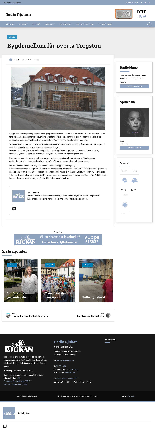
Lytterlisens (105, 24)
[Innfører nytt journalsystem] (21, 280)
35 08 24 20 (61, 366)
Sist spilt (50, 24)
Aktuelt (12, 37)
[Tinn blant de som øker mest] (58, 280)
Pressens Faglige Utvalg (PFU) (17, 381)
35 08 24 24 (73, 369)
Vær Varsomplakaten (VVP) (15, 384)
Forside (10, 24)
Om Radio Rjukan (85, 24)
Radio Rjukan (18, 14)
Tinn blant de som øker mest (58, 295)
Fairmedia (131, 396)
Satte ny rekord (93, 297)
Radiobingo (65, 24)
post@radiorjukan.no (65, 360)
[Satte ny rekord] (96, 280)
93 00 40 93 (70, 373)
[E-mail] (14, 209)
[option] (58, 98)
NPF (18, 378)
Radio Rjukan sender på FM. (68, 378)
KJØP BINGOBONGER (134, 86)
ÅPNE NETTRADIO (134, 148)
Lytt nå (36, 24)
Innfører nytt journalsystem (17, 295)
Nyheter (23, 24)
